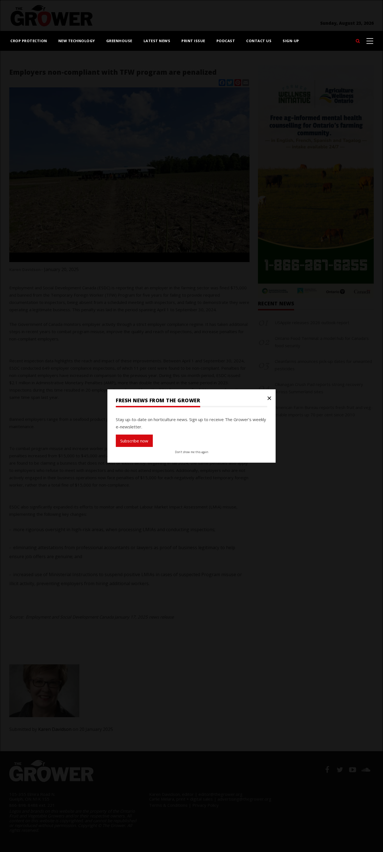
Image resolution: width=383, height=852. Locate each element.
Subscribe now (134, 441)
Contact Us (258, 40)
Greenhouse (119, 40)
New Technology (76, 40)
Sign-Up (291, 40)
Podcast (225, 40)
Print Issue (193, 40)
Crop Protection (28, 40)
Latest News (157, 40)
